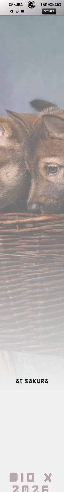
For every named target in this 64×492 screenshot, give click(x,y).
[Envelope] (22, 11)
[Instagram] (17, 11)
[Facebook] (11, 11)
